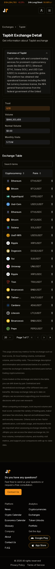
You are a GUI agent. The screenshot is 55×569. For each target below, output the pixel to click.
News (8, 509)
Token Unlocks (36, 520)
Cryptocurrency (13, 173)
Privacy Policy (18, 565)
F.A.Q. (7, 547)
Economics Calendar (15, 520)
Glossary (9, 525)
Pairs (35, 173)
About (8, 536)
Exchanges (8, 27)
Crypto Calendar (13, 515)
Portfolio (33, 525)
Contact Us (13, 492)
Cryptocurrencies (37, 509)
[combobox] (7, 337)
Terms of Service (36, 565)
